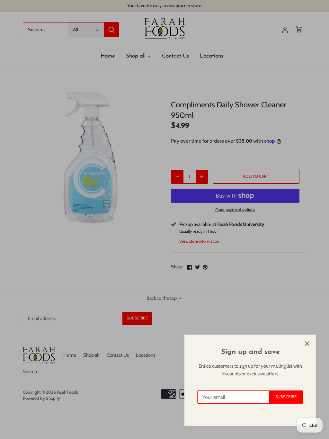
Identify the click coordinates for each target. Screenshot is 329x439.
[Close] (307, 343)
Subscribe (286, 396)
